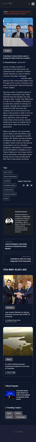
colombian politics (9, 185)
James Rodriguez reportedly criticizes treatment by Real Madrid (16, 246)
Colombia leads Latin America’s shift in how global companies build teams (23, 395)
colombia (7, 181)
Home (6, 11)
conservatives (8, 190)
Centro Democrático (10, 176)
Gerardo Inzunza (10, 62)
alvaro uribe (8, 172)
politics (6, 198)
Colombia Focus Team (13, 320)
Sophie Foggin (11, 372)
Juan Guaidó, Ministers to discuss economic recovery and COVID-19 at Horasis (17, 314)
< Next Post (8, 241)
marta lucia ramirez (10, 194)
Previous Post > (26, 256)
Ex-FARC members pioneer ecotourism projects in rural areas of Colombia (17, 366)
